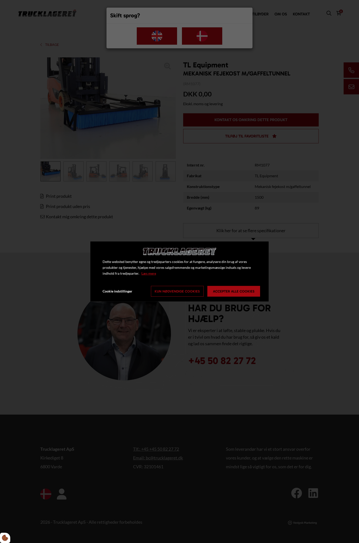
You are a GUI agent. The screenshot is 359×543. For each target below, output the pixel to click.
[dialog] (179, 271)
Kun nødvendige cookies (177, 291)
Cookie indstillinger (117, 291)
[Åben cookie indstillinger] (5, 538)
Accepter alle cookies (233, 291)
